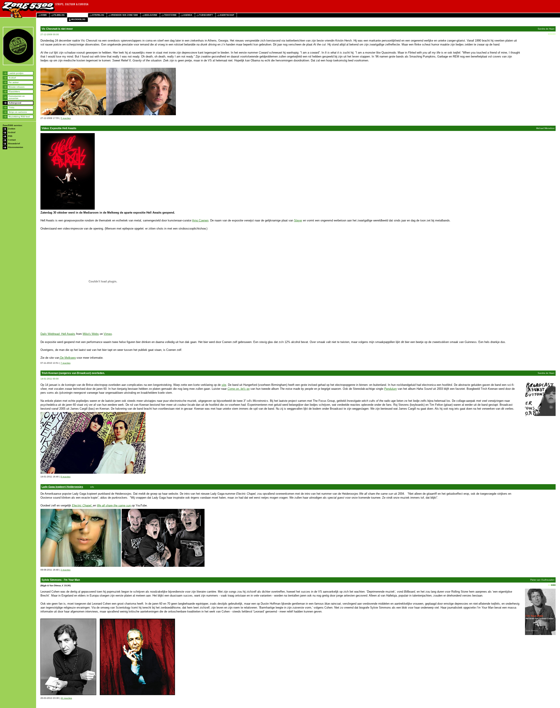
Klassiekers (14, 91)
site (224, 384)
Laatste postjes (16, 73)
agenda (187, 15)
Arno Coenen (200, 220)
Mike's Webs (91, 334)
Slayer (298, 220)
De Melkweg (67, 357)
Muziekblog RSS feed (19, 117)
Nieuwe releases (16, 87)
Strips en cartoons (18, 112)
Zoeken (11, 129)
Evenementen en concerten (17, 97)
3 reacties (65, 570)
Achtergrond (15, 103)
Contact (12, 140)
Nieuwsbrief (14, 144)
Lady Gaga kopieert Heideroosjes (62, 486)
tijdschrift (206, 15)
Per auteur (14, 82)
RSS (10, 136)
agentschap (227, 15)
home (44, 15)
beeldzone (151, 15)
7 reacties (65, 363)
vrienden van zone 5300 (124, 15)
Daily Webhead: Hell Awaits (57, 334)
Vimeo (108, 334)
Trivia (11, 107)
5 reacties (66, 118)
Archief (12, 78)
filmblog (59, 15)
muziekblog (78, 19)
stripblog (98, 15)
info (92, 487)
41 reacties (66, 698)
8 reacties (65, 476)
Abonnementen (15, 147)
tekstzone (170, 15)
